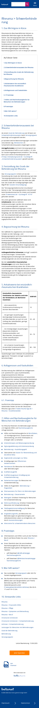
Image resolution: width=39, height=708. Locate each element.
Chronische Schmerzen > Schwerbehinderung (18, 621)
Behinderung (6, 634)
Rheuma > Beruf (7, 615)
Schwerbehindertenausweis (11, 135)
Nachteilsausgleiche (26, 428)
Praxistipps (9, 106)
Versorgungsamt (31, 135)
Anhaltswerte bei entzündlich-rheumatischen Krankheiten (15, 85)
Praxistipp (10, 95)
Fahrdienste (8, 466)
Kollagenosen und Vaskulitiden (16, 90)
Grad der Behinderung (16, 133)
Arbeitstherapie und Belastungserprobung (19, 443)
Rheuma (4, 602)
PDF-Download (13, 664)
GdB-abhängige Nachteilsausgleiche (18, 554)
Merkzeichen (18, 143)
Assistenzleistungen (16, 520)
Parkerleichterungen (11, 480)
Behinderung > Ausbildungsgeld (15, 449)
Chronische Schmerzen (10, 618)
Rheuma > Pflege (7, 608)
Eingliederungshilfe (11, 514)
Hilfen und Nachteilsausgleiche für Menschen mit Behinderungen (17, 101)
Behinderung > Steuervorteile (14, 494)
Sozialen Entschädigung (17, 185)
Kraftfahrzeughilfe (10, 472)
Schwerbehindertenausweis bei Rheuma (19, 67)
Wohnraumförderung (11, 503)
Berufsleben (33, 433)
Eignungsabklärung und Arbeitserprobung (19, 446)
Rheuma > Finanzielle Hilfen (11, 605)
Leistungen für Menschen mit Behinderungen (17, 627)
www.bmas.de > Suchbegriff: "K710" (19, 194)
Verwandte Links (12, 116)
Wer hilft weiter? (11, 111)
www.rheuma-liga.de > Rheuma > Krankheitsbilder (17, 410)
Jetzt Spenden (19, 653)
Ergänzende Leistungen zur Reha (15, 458)
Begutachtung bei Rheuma (14, 79)
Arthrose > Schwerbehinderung (13, 624)
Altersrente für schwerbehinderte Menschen (19, 523)
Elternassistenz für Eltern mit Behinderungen (20, 491)
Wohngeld (7, 498)
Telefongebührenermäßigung (14, 508)
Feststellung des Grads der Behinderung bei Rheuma (18, 73)
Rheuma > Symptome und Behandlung (15, 611)
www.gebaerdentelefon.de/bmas (17, 587)
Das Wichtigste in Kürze (13, 63)
